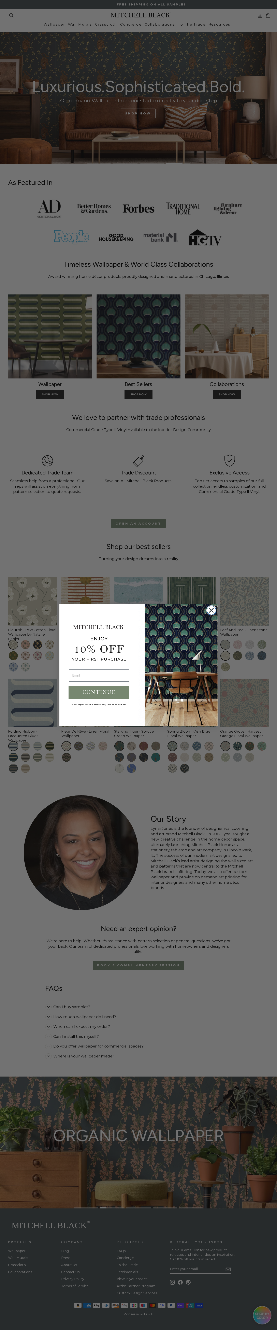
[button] (99, 692)
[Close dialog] (211, 610)
